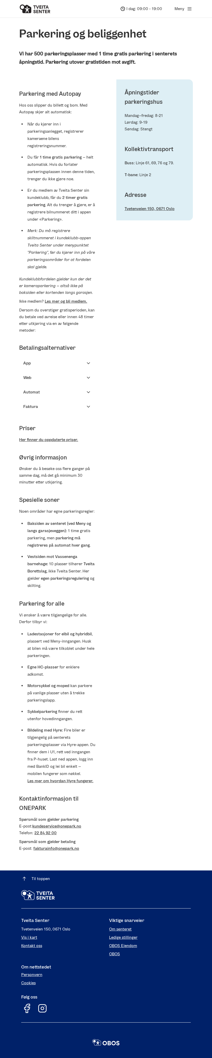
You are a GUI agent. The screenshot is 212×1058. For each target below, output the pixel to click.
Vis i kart (29, 937)
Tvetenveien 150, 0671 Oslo (150, 208)
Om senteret (120, 929)
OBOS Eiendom (123, 945)
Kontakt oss (31, 945)
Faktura (30, 406)
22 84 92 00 (45, 832)
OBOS (114, 953)
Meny (179, 8)
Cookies (28, 982)
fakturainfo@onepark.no (56, 848)
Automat (31, 392)
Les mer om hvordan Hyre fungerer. (60, 780)
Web (27, 377)
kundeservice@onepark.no (56, 826)
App (27, 363)
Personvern (31, 974)
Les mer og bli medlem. (66, 301)
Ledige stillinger (123, 937)
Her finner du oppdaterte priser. (48, 439)
